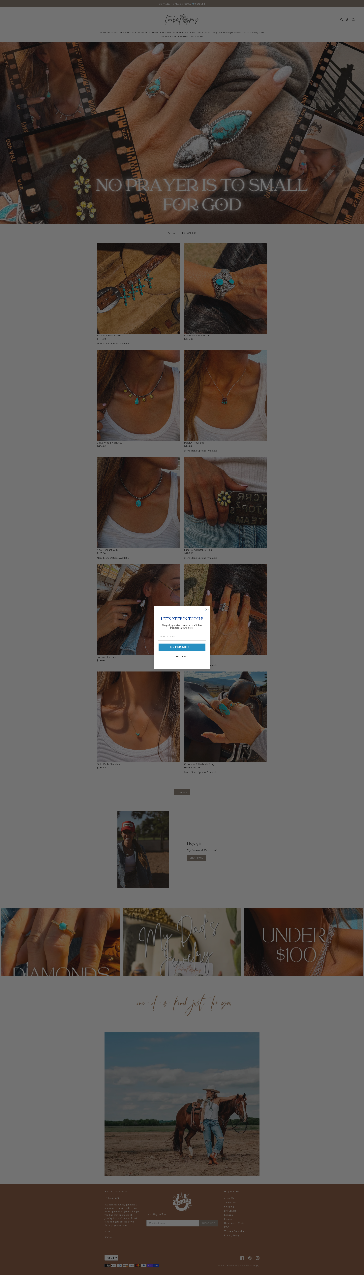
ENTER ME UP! (182, 647)
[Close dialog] (206, 609)
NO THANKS (182, 656)
